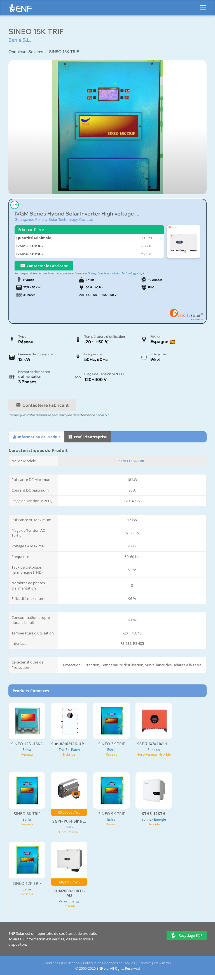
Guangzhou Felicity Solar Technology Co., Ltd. (54, 219)
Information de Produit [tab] (38, 436)
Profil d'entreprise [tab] (90, 436)
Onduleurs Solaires (25, 51)
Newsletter (162, 962)
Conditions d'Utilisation (62, 962)
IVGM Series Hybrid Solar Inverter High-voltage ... (77, 213)
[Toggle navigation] (203, 5)
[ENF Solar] (20, 9)
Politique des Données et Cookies (109, 962)
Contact (145, 962)
